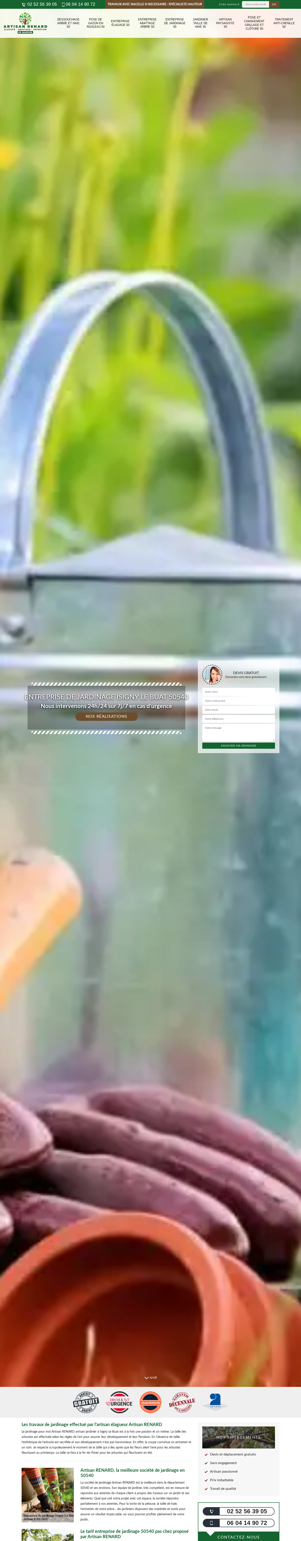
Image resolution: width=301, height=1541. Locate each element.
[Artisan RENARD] (25, 23)
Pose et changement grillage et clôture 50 (254, 23)
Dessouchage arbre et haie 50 (68, 23)
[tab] (150, 770)
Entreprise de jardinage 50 (175, 23)
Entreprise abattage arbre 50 (147, 23)
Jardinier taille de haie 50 (200, 23)
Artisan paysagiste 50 (225, 23)
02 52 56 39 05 (41, 4)
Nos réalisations (106, 717)
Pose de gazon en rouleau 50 (95, 23)
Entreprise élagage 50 (120, 23)
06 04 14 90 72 (80, 4)
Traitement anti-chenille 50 (284, 23)
